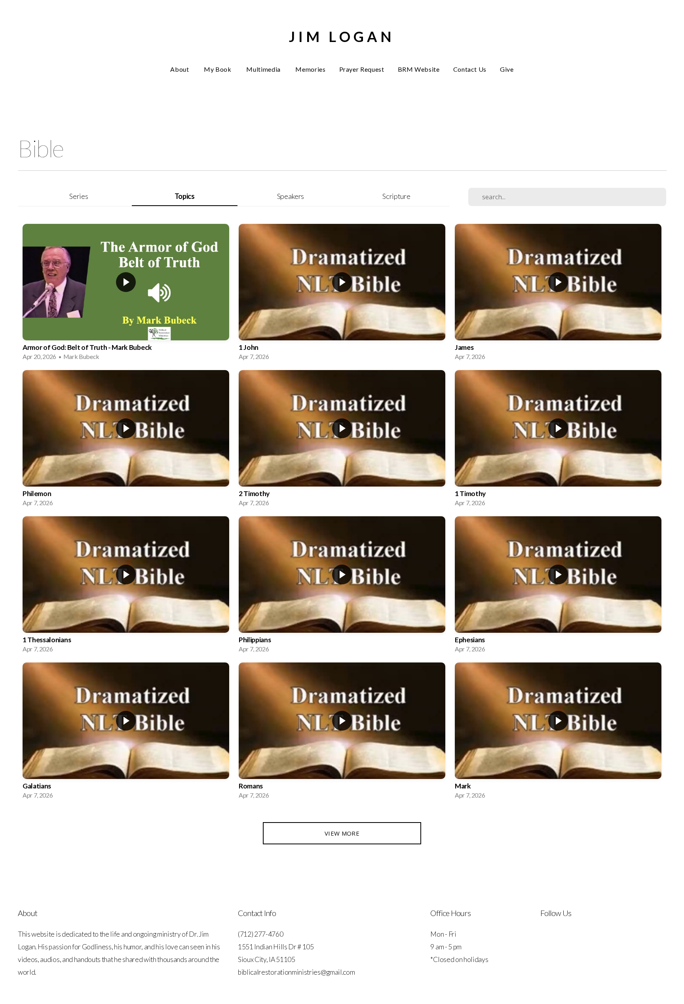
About (180, 69)
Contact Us (469, 69)
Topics (185, 196)
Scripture (396, 196)
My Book (218, 69)
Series (78, 196)
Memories (310, 69)
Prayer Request (361, 69)
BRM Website (419, 69)
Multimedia (264, 69)
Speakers (290, 196)
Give (507, 69)
